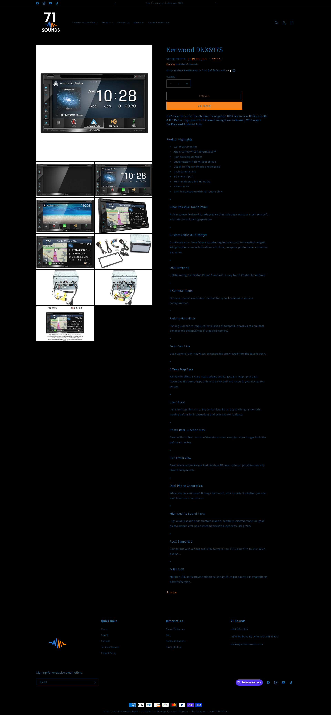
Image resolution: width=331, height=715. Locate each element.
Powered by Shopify (129, 711)
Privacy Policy (173, 646)
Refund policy (147, 711)
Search (105, 634)
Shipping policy (198, 711)
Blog (168, 634)
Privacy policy (163, 711)
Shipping (170, 64)
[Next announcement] (216, 3)
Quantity (170, 76)
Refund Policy (108, 653)
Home (104, 628)
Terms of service (180, 711)
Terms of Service (110, 646)
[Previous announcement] (115, 3)
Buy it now (204, 105)
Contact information (218, 711)
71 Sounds (115, 711)
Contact (105, 640)
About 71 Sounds (175, 628)
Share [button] (173, 592)
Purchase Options (176, 640)
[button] (85, 22)
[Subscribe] (94, 682)
